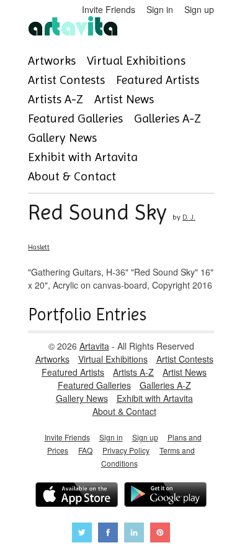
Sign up (199, 9)
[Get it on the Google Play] (165, 496)
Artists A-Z (55, 99)
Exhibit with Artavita (83, 157)
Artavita (94, 346)
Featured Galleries (75, 118)
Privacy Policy (126, 450)
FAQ (85, 450)
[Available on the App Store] (76, 496)
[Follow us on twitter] (82, 534)
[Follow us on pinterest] (160, 534)
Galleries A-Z (167, 118)
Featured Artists (157, 80)
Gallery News (62, 138)
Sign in (159, 9)
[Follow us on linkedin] (134, 534)
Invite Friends (108, 9)
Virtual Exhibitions (136, 60)
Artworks (52, 60)
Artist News (124, 99)
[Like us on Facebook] (108, 534)
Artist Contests (66, 80)
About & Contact (72, 176)
